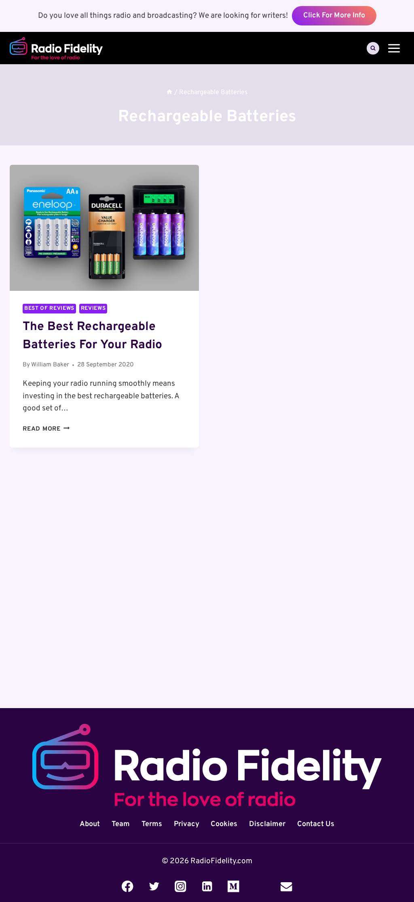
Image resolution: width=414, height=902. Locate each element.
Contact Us (315, 824)
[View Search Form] (373, 48)
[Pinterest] (260, 886)
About (90, 824)
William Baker (50, 365)
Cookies (224, 824)
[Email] (286, 886)
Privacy (186, 824)
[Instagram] (180, 886)
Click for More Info (334, 15)
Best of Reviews (49, 308)
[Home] (169, 93)
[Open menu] (393, 48)
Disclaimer (267, 824)
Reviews (93, 308)
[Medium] (233, 886)
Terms (152, 824)
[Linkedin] (207, 886)
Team (121, 824)
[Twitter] (153, 886)
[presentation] (104, 228)
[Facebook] (127, 886)
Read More (46, 429)
